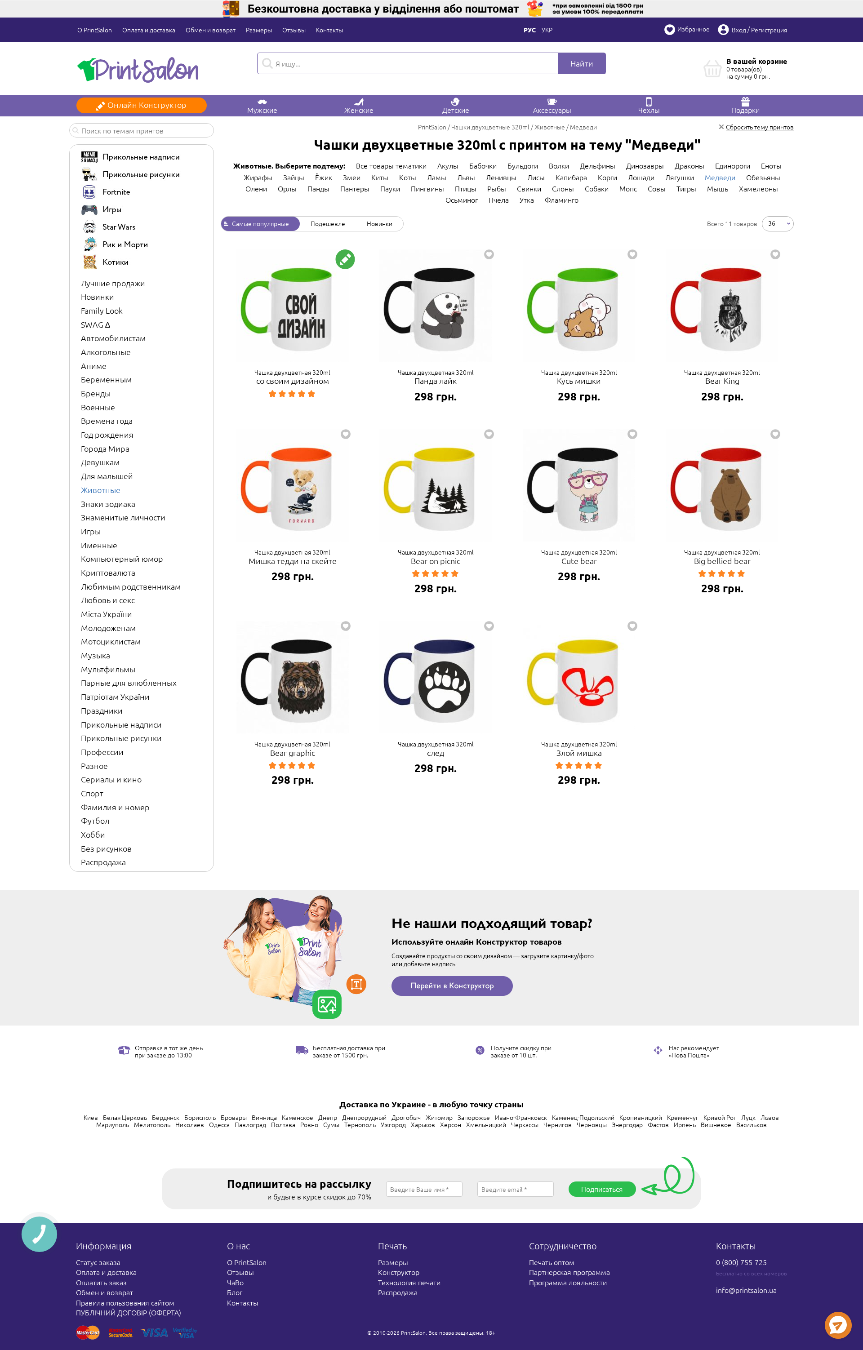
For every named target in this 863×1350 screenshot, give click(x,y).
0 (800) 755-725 (741, 1262)
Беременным (106, 379)
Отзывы (294, 29)
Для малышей (107, 476)
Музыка (95, 655)
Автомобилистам (113, 338)
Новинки (97, 296)
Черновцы (592, 1124)
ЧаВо (235, 1282)
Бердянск (165, 1117)
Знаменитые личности (123, 517)
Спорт (92, 793)
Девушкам (100, 462)
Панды (318, 188)
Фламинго (561, 199)
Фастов (658, 1124)
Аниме (94, 365)
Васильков (751, 1124)
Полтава (283, 1124)
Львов (770, 1117)
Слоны (563, 188)
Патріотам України (115, 696)
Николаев (189, 1124)
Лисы (536, 177)
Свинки (529, 188)
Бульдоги (522, 165)
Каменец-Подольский (583, 1117)
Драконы (689, 165)
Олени (256, 188)
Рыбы (496, 188)
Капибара (571, 177)
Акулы (447, 165)
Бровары (234, 1117)
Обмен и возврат (211, 29)
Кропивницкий (640, 1117)
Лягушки (679, 177)
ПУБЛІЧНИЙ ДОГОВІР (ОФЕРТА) (128, 1312)
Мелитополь (152, 1124)
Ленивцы (501, 177)
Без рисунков (106, 848)
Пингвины (427, 188)
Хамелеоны (758, 188)
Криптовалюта (108, 572)
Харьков (423, 1124)
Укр (547, 29)
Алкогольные (106, 351)
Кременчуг (682, 1117)
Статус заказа (98, 1262)
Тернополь (360, 1124)
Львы (466, 177)
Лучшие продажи (113, 283)
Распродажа (103, 862)
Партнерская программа (569, 1272)
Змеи (351, 177)
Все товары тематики (391, 165)
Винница (264, 1117)
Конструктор (398, 1272)
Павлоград (250, 1124)
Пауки (390, 188)
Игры (91, 531)
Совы (657, 188)
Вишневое (716, 1124)
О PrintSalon (94, 29)
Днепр (327, 1117)
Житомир (439, 1117)
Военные (98, 407)
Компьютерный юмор (122, 558)
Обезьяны (763, 177)
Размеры (259, 29)
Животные (100, 489)
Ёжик (323, 177)
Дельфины (597, 165)
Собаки (597, 188)
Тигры (686, 188)
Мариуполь (112, 1124)
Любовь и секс (108, 600)
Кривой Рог (719, 1117)
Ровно (309, 1124)
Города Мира (105, 448)
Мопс (628, 188)
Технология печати (409, 1282)
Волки (559, 165)
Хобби (93, 834)
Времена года (107, 420)
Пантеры (354, 188)
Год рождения (107, 434)
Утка (527, 199)
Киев (91, 1117)
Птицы (465, 188)
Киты (379, 177)
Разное (94, 765)
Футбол (95, 820)
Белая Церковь (125, 1117)
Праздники (102, 710)
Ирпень (685, 1124)
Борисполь (200, 1117)
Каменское (297, 1117)
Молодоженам (108, 627)
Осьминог (461, 199)
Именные (99, 545)
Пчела (499, 199)
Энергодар (627, 1124)
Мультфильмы (108, 669)
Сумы (331, 1124)
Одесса (219, 1124)
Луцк (748, 1117)
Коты (407, 177)
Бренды (96, 393)
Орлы (287, 188)
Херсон (450, 1124)
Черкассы (524, 1124)
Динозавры (645, 165)
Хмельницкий (486, 1124)
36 (771, 222)
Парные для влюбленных (129, 682)
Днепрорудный (364, 1117)
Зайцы (293, 177)
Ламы (436, 177)
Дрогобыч (406, 1117)
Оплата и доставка (148, 29)
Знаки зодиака (108, 503)
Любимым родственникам (131, 586)
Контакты (329, 29)
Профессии (102, 751)
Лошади (641, 177)
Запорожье (474, 1117)
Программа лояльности (568, 1282)
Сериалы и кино (111, 779)
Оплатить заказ (101, 1282)
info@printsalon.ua (746, 1290)
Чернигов (557, 1124)
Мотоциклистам (111, 641)
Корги (607, 177)
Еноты (771, 165)
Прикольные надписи (121, 724)
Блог (234, 1292)
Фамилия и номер (115, 807)
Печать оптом (551, 1262)
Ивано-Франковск (521, 1117)
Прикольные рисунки (121, 738)
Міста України (106, 613)
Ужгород (393, 1124)
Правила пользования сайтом (125, 1302)
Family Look (102, 310)
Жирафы (258, 177)
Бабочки (483, 165)
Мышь (717, 188)
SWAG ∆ (95, 324)
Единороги (732, 165)
